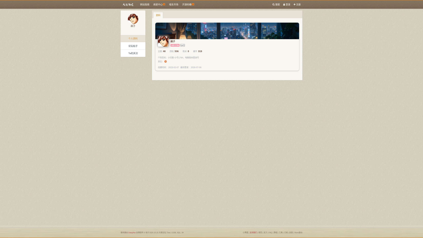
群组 (275, 233)
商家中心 (158, 4)
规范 (260, 233)
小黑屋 (245, 233)
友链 (291, 233)
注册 (298, 4)
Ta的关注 (133, 53)
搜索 (277, 4)
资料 (158, 15)
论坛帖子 (133, 46)
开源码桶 (187, 4)
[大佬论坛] (128, 4)
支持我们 (253, 233)
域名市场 (173, 4)
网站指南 (144, 4)
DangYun (132, 233)
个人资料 (133, 38)
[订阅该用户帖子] (165, 61)
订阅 (286, 233)
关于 (265, 233)
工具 (281, 233)
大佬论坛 (162, 233)
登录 (287, 4)
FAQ (270, 233)
